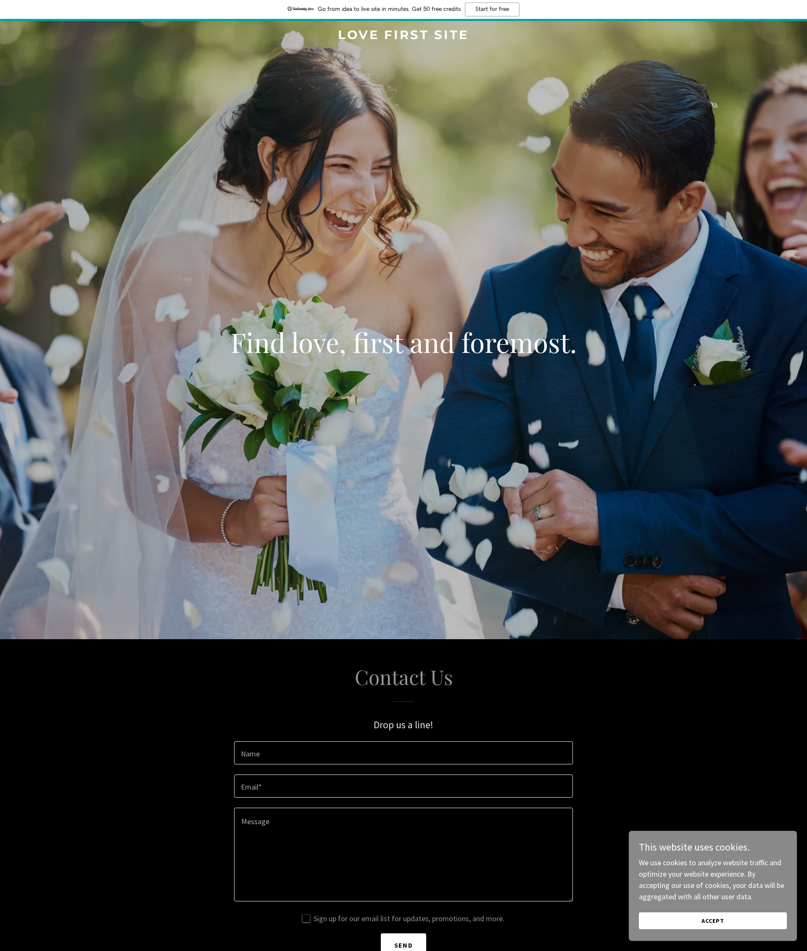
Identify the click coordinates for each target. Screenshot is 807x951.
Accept (713, 921)
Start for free (492, 9)
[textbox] (403, 752)
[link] (403, 36)
